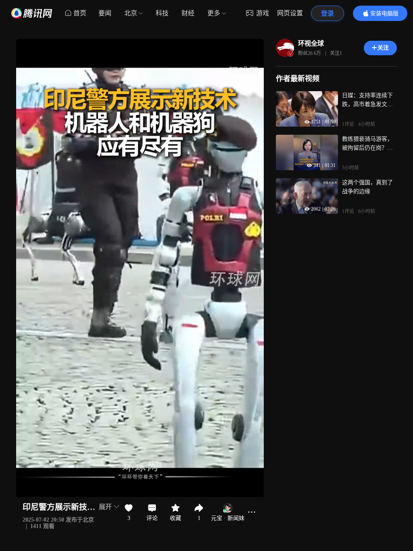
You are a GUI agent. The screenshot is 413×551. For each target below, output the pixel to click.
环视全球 (311, 43)
